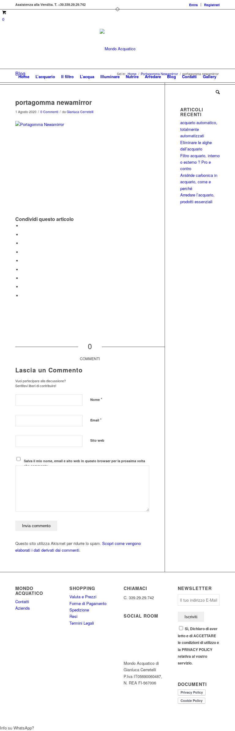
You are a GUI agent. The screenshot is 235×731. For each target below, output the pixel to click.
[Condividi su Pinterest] (22, 252)
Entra (193, 4)
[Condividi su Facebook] (22, 226)
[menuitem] (193, 4)
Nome (96, 399)
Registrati (212, 4)
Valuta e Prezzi (82, 597)
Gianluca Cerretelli (80, 111)
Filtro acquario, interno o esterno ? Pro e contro (200, 162)
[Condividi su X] (22, 235)
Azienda (22, 608)
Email (96, 420)
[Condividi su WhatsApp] (22, 243)
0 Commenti (49, 111)
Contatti (22, 601)
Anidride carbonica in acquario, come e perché (198, 181)
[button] (117, 728)
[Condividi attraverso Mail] (22, 296)
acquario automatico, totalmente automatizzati (198, 129)
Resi (73, 616)
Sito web (97, 440)
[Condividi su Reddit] (22, 287)
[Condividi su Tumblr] (22, 269)
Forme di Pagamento (87, 603)
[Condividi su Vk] (22, 278)
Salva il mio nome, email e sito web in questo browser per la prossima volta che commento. (84, 463)
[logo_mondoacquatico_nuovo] (118, 49)
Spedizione (79, 610)
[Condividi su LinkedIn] (22, 261)
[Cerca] (216, 92)
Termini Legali (81, 623)
